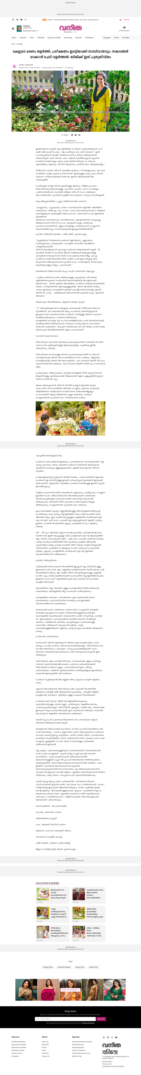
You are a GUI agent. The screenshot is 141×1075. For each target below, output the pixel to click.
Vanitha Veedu (17, 1053)
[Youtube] (21, 19)
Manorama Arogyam (19, 1045)
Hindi (75, 32)
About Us (45, 1042)
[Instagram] (17, 19)
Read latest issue (29, 31)
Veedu (116, 37)
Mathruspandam (78, 1047)
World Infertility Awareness (82, 1042)
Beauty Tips (80, 967)
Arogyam (107, 37)
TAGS (70, 962)
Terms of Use (107, 1064)
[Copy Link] (75, 134)
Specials (78, 37)
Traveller (125, 37)
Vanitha (26, 26)
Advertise (45, 1053)
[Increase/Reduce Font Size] (79, 134)
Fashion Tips (48, 967)
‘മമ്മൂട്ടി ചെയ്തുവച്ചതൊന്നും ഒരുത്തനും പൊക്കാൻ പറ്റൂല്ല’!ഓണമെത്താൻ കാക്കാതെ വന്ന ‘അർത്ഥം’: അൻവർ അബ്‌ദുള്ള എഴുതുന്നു (58, 917)
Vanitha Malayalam (18, 1042)
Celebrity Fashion (64, 967)
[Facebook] (13, 19)
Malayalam (68, 32)
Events (44, 1047)
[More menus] (13, 28)
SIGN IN (126, 20)
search (120, 19)
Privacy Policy (107, 1061)
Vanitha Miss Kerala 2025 (81, 1053)
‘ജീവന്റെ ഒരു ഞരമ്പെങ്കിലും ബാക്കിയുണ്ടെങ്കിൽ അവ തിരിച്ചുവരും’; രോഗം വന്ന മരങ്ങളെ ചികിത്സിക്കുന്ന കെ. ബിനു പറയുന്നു (59, 936)
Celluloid (40, 37)
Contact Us (45, 1056)
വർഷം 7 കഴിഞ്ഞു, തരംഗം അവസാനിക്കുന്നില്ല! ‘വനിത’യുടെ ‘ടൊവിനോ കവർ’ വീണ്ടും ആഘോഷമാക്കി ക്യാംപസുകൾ (95, 936)
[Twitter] (25, 19)
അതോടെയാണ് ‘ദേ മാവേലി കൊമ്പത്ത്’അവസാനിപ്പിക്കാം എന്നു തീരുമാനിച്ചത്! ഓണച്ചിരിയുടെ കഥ (61, 895)
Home (14, 37)
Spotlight (20, 44)
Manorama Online (18, 1050)
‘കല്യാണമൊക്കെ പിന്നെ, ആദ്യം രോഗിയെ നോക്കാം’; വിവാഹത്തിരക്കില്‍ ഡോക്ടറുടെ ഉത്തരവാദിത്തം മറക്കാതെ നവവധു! (95, 898)
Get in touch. (80, 14)
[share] (65, 134)
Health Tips (93, 967)
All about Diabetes (78, 1050)
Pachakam (89, 37)
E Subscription (124, 31)
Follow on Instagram (69, 990)
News (32, 37)
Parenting (68, 37)
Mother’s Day (77, 1056)
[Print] (72, 134)
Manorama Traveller (19, 1047)
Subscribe (45, 1045)
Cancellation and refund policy (113, 1066)
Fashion (23, 37)
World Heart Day (78, 1045)
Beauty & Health (54, 37)
